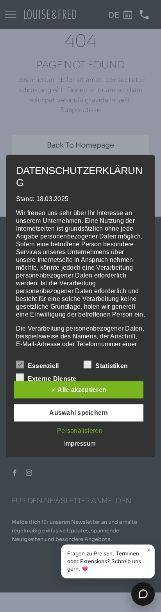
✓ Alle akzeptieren (78, 389)
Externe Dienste (52, 378)
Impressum (79, 443)
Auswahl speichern (78, 412)
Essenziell (43, 366)
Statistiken (111, 366)
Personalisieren (79, 430)
